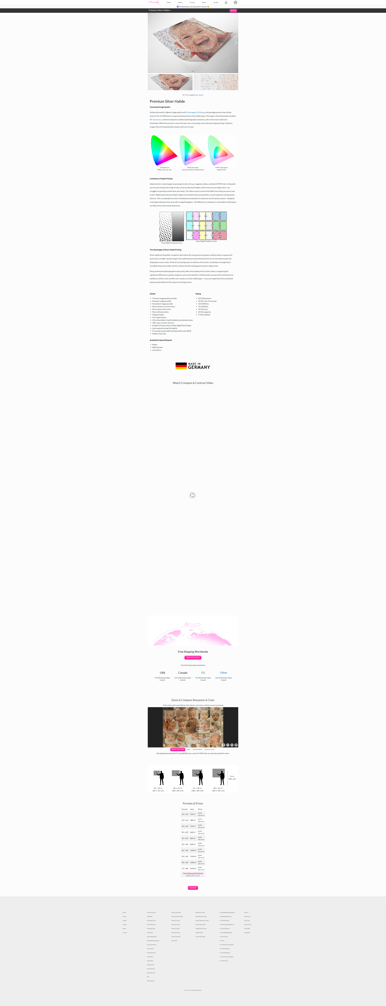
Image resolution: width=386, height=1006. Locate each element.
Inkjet (188, 749)
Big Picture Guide (200, 912)
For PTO (222, 940)
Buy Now (233, 10)
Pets (148, 977)
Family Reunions (151, 924)
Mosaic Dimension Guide (202, 920)
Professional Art (151, 952)
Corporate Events (151, 944)
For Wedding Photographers (227, 912)
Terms (189, 990)
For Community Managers (227, 956)
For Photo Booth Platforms (227, 924)
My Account (247, 916)
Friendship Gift (151, 928)
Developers (247, 932)
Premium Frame (175, 920)
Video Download (175, 936)
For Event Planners (225, 928)
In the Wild (247, 928)
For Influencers (224, 960)
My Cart (246, 912)
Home (124, 912)
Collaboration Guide (201, 928)
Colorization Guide (201, 924)
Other (223, 672)
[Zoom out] (227, 745)
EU (203, 672)
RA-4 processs (155, 119)
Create (168, 2)
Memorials (150, 932)
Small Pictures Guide (201, 916)
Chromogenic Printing (195, 112)
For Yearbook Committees (227, 944)
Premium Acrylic (175, 932)
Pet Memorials (151, 981)
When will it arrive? (193, 657)
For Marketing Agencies (226, 932)
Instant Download (176, 912)
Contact (215, 2)
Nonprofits (150, 960)
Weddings (149, 916)
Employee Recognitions (153, 940)
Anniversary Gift (151, 912)
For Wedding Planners (226, 916)
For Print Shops (224, 936)
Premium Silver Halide (159, 10)
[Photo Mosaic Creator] (154, 2)
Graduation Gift (151, 920)
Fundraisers (150, 956)
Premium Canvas (209, 749)
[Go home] (232, 745)
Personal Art (150, 948)
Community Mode (200, 936)
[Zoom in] (223, 745)
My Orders (247, 920)
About (204, 2)
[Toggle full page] (236, 745)
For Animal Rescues (225, 952)
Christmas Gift (151, 969)
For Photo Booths (224, 920)
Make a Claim (247, 924)
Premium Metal (197, 749)
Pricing (192, 2)
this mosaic (199, 95)
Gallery (180, 2)
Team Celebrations (152, 936)
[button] (236, 43)
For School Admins (225, 948)
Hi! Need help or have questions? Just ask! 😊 (194, 7)
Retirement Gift (151, 973)
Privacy (186, 990)
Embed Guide (199, 932)
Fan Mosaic (174, 940)
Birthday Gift (150, 964)
